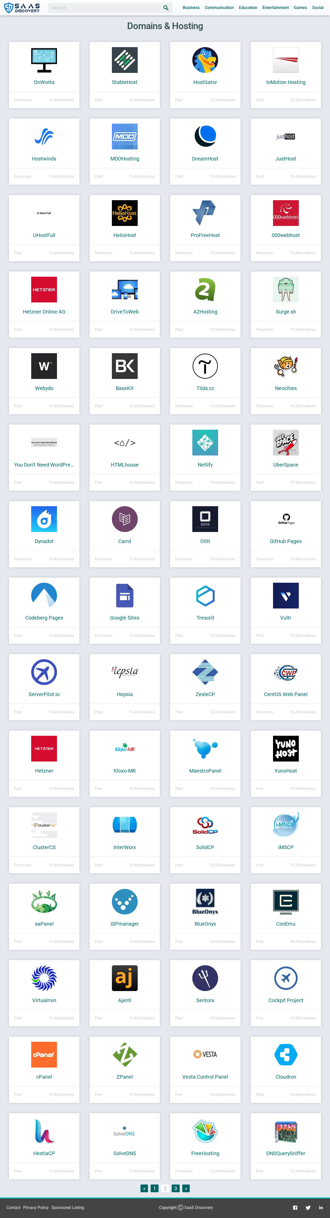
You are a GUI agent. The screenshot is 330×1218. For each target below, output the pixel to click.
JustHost (285, 159)
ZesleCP (205, 694)
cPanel (44, 1077)
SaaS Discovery (198, 1207)
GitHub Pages (286, 541)
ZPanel (125, 1077)
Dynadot (44, 541)
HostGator (205, 82)
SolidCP (205, 847)
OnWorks (44, 82)
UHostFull (44, 235)
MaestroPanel (205, 771)
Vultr (285, 618)
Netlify (205, 465)
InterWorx (124, 847)
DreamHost (205, 159)
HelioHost (124, 235)
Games (300, 7)
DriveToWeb (125, 312)
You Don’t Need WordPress (44, 465)
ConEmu (285, 924)
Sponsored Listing (67, 1207)
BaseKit (125, 388)
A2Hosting (205, 312)
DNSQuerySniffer (285, 1153)
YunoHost (286, 771)
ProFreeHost (205, 235)
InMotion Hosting (286, 82)
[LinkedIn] (321, 1208)
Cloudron (286, 1077)
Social (318, 7)
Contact (13, 1207)
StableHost (124, 82)
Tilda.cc (205, 388)
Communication (219, 7)
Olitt (205, 541)
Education (248, 7)
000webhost (286, 235)
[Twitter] (308, 1208)
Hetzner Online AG (44, 312)
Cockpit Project (285, 1000)
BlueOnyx (205, 924)
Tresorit (205, 618)
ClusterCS (44, 847)
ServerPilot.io (44, 694)
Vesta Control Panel (205, 1077)
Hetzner (44, 771)
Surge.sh (286, 312)
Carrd (124, 541)
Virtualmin (44, 1000)
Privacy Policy (36, 1207)
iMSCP (286, 847)
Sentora (205, 1000)
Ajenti (124, 1000)
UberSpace (285, 465)
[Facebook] (295, 1208)
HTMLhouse (125, 465)
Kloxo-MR (125, 771)
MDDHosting (124, 159)
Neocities (286, 388)
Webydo (44, 388)
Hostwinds (44, 159)
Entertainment (275, 7)
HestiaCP (44, 1153)
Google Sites (124, 618)
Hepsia (125, 694)
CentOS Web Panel (286, 694)
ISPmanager (125, 924)
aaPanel (44, 924)
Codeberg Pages (44, 618)
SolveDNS (124, 1153)
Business (191, 7)
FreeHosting (205, 1153)
